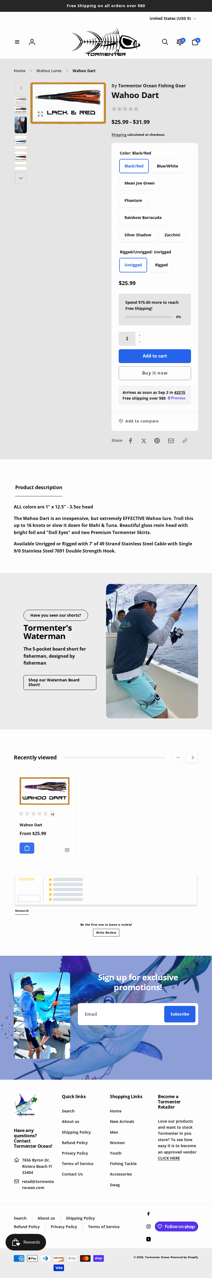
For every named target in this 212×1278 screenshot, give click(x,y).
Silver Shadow (137, 234)
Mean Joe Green (139, 183)
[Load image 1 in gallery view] (21, 100)
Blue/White (167, 166)
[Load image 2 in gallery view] (21, 110)
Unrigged (133, 264)
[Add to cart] (27, 848)
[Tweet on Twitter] (144, 440)
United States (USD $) (170, 18)
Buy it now (155, 373)
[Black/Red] (21, 814)
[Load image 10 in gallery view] (21, 157)
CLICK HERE (169, 1158)
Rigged (161, 264)
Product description (38, 487)
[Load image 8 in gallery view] (21, 125)
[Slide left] (21, 88)
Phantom (133, 200)
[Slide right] (21, 178)
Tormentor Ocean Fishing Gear (149, 86)
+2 (52, 814)
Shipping (119, 134)
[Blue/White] (27, 814)
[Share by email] (171, 440)
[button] (17, 42)
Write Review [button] (29, 898)
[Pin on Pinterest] (157, 440)
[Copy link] (185, 440)
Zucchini (172, 234)
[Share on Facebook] (130, 440)
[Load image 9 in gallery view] (21, 142)
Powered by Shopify (184, 1257)
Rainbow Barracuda (142, 217)
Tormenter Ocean (157, 1257)
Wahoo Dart (31, 824)
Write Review (106, 932)
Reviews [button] (22, 911)
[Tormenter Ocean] (25, 1116)
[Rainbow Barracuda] (45, 814)
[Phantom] (39, 814)
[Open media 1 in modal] (68, 103)
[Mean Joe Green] (33, 814)
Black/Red (134, 166)
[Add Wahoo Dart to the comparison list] (67, 851)
